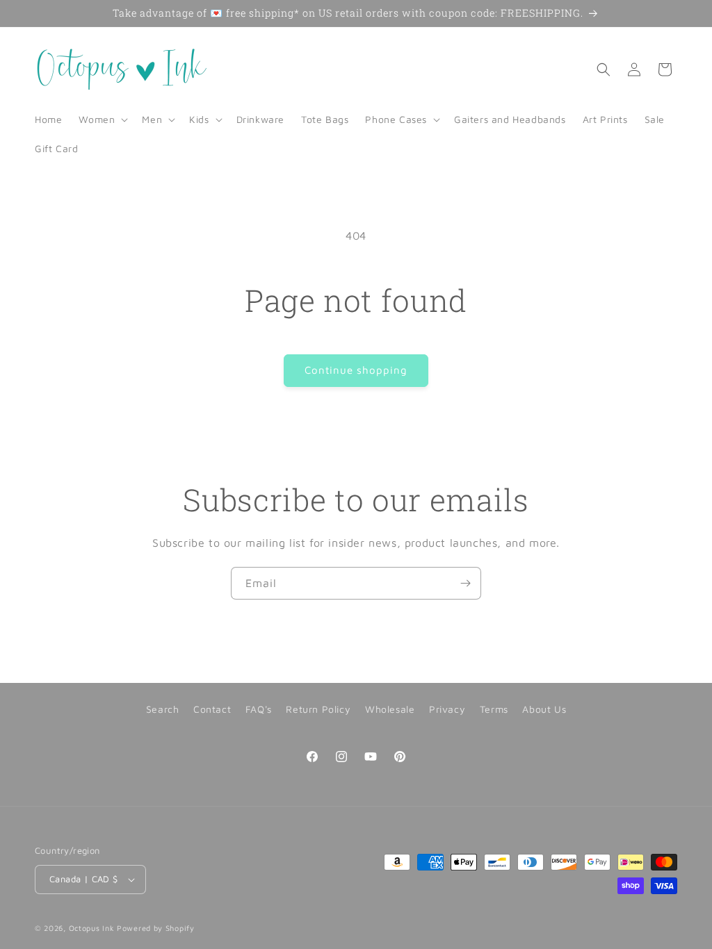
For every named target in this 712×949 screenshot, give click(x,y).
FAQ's (258, 709)
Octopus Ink (92, 927)
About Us (544, 709)
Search (162, 709)
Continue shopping (356, 370)
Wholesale (389, 709)
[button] (102, 119)
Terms (494, 709)
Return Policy (318, 709)
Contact (212, 709)
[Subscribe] (465, 583)
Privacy (447, 709)
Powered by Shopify (156, 927)
